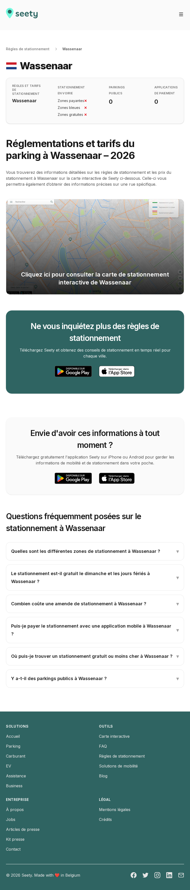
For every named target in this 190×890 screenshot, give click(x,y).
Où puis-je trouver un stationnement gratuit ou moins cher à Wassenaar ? (95, 656)
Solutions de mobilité (118, 765)
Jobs (10, 819)
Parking (13, 746)
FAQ (103, 746)
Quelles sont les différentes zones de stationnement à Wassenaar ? (95, 551)
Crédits (105, 819)
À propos (15, 809)
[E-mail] (181, 875)
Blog (103, 775)
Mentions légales (114, 809)
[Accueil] (22, 15)
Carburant (15, 756)
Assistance (16, 775)
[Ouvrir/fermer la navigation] (181, 14)
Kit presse (15, 839)
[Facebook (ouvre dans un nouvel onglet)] (134, 875)
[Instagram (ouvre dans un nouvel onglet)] (157, 875)
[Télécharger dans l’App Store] (117, 371)
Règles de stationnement (27, 49)
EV (8, 765)
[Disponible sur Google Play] (73, 371)
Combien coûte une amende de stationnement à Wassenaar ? (95, 604)
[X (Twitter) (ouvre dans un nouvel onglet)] (145, 875)
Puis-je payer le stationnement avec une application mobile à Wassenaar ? (95, 629)
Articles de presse (23, 829)
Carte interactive (114, 736)
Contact (13, 849)
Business (14, 785)
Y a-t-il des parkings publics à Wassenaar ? (95, 679)
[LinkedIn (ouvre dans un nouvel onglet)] (169, 875)
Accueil (13, 736)
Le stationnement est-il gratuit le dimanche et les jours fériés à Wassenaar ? (95, 577)
